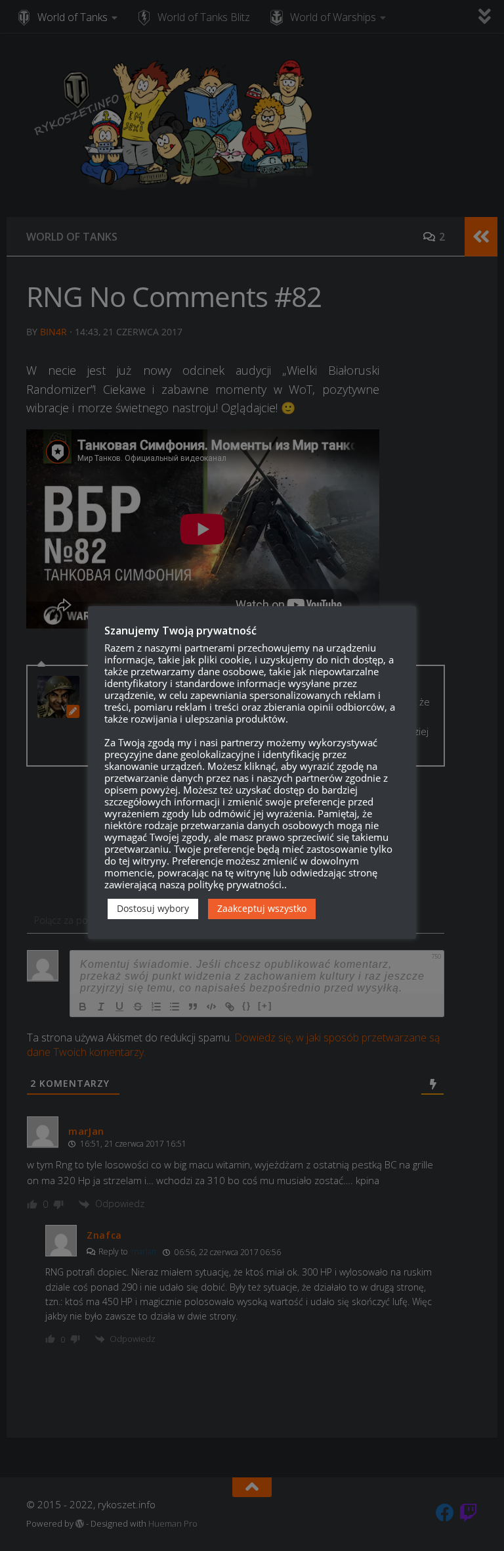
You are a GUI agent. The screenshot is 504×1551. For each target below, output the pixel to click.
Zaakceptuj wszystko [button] (261, 908)
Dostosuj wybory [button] (153, 908)
